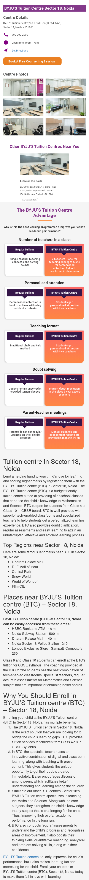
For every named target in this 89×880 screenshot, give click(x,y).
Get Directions (15, 50)
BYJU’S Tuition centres (21, 856)
